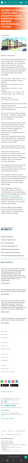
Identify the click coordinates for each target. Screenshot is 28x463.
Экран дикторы (5, 360)
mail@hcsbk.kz (4, 413)
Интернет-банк (5, 342)
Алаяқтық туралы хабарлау (7, 418)
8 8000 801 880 (9, 405)
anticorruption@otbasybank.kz (13, 450)
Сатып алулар (4, 354)
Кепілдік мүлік (4, 357)
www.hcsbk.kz (10, 196)
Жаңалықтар (4, 334)
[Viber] (7, 229)
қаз (21, 2)
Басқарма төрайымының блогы (14, 434)
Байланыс (3, 365)
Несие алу (10, 430)
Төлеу (2, 434)
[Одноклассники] (4, 229)
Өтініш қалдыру (5, 410)
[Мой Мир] (5, 229)
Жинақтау (3, 430)
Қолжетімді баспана (20, 430)
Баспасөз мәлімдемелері (9, 246)
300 (5, 402)
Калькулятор (4, 345)
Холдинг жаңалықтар (8, 240)
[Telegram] (11, 229)
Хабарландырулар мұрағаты (10, 249)
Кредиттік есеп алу (6, 349)
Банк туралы (4, 331)
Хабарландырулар (7, 237)
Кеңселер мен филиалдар (7, 371)
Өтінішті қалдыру (12, 2)
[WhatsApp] (9, 229)
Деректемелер (5, 368)
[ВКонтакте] (2, 229)
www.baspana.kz (20, 199)
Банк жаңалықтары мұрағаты (11, 252)
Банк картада (8, 391)
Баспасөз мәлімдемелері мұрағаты (12, 255)
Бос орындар (4, 337)
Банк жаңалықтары (7, 243)
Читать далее (5, 283)
